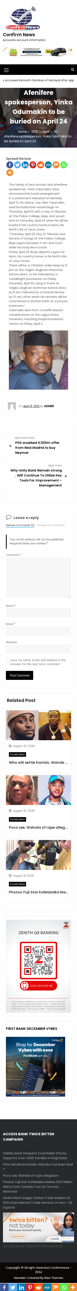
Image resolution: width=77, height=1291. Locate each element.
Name (11, 606)
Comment (14, 555)
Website (11, 642)
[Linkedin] (25, 164)
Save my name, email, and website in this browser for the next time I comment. (38, 662)
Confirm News (19, 35)
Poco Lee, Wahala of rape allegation (42, 827)
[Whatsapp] (63, 164)
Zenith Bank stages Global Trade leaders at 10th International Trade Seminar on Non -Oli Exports (37, 1203)
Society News (17, 754)
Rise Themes (53, 1278)
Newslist (20, 1278)
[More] (9, 172)
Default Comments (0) (20, 525)
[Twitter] (17, 164)
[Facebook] (9, 164)
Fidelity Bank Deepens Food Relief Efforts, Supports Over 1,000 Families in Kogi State (35, 1155)
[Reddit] (40, 164)
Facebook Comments (51, 525)
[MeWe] (48, 164)
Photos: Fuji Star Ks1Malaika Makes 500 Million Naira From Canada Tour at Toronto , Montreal (37, 1187)
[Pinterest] (32, 164)
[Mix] (56, 164)
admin (49, 406)
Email (10, 624)
